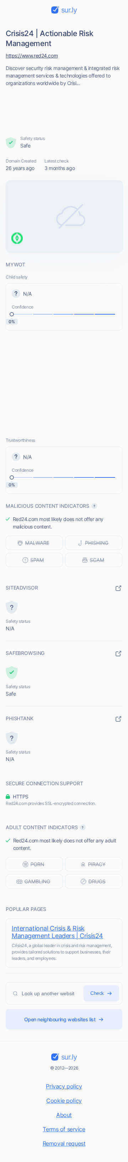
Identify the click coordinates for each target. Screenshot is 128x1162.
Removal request (64, 1143)
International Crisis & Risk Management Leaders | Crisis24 (57, 932)
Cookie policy (64, 1100)
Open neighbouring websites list (60, 1019)
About (64, 1114)
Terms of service (64, 1129)
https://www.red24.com (32, 55)
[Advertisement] (64, 109)
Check (97, 993)
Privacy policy (64, 1086)
